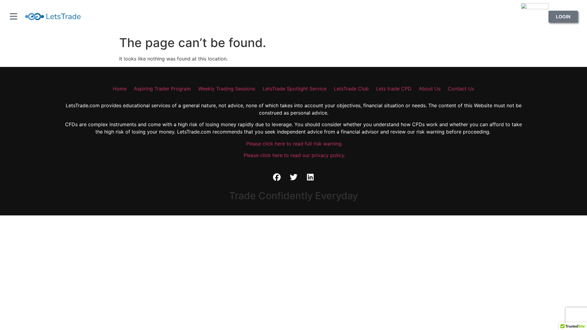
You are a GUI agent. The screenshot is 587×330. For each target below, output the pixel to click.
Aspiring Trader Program (162, 89)
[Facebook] (276, 177)
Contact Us (461, 89)
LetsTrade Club (351, 89)
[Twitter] (293, 177)
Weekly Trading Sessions (226, 89)
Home (120, 89)
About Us (430, 89)
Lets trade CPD (394, 89)
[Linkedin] (310, 177)
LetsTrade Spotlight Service (295, 89)
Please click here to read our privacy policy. (293, 155)
